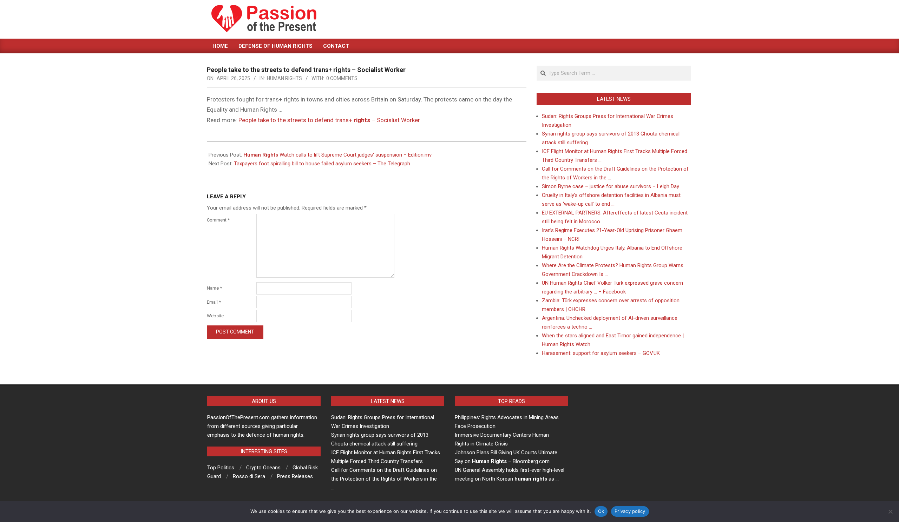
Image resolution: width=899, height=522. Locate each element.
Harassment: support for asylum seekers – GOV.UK (601, 353)
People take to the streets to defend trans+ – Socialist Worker (329, 120)
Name (214, 288)
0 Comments (341, 78)
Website (215, 315)
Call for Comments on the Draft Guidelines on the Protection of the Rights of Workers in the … (384, 479)
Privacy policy (630, 511)
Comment (218, 220)
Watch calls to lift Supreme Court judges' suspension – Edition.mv (337, 155)
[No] (890, 511)
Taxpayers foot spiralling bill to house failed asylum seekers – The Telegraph (322, 163)
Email (214, 302)
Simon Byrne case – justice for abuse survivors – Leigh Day (610, 186)
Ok (601, 511)
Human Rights (284, 78)
